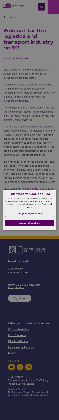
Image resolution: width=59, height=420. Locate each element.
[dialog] (29, 210)
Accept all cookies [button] (29, 223)
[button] (29, 214)
